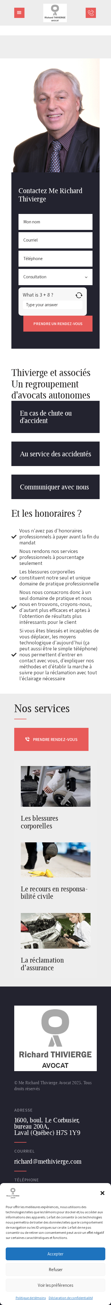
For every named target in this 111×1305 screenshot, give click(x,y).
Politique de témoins (31, 1298)
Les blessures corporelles (39, 822)
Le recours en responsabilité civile (54, 892)
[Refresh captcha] (79, 295)
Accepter (55, 1254)
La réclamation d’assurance (42, 963)
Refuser (56, 1269)
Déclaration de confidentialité (71, 1298)
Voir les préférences (55, 1285)
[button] (102, 1193)
